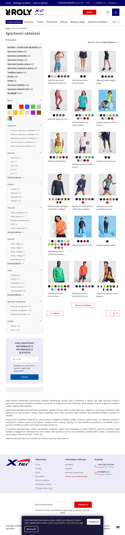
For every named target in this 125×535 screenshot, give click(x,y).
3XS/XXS (16, 158)
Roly (15, 330)
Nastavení (31, 529)
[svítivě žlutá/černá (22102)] (65, 199)
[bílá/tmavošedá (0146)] (52, 199)
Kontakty (69, 464)
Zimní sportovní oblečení (23, 142)
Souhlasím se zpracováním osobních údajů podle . (24, 368)
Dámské (16, 197)
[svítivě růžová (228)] (58, 289)
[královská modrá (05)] (80, 115)
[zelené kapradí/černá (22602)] (110, 286)
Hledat (90, 12)
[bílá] (15, 106)
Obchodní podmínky (74, 472)
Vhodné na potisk (21, 306)
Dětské (16, 201)
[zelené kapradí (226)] (52, 244)
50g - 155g (17, 244)
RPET (14, 224)
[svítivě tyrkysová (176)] (52, 289)
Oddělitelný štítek (20, 314)
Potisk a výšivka (40, 3)
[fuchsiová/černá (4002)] (113, 286)
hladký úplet (18, 291)
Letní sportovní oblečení (23, 146)
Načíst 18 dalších (83, 305)
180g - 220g (17, 252)
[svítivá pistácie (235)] (57, 157)
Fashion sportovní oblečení (24, 134)
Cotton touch (17, 287)
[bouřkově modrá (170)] (65, 76)
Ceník (8, 3)
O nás (37, 464)
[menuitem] (14, 22)
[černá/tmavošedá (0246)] (58, 199)
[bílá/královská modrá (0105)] (49, 199)
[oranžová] (15, 112)
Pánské (15, 193)
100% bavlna (17, 216)
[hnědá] (39, 112)
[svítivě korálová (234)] (55, 244)
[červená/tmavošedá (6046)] (60, 202)
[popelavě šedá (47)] (78, 118)
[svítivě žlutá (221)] (83, 115)
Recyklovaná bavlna (20, 220)
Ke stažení (39, 476)
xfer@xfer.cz (100, 3)
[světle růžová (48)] (58, 244)
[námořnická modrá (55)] (58, 76)
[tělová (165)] (52, 76)
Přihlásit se (83, 504)
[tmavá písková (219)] (62, 247)
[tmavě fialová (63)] (68, 244)
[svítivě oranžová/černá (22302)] (57, 202)
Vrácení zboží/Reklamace (76, 476)
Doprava (68, 468)
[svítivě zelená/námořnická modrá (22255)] (107, 289)
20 (117, 313)
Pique (15, 279)
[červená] (21, 106)
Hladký (15, 275)
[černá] (9, 106)
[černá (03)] (76, 115)
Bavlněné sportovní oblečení (24, 138)
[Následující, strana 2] (110, 313)
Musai (15, 326)
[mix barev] (9, 118)
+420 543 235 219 (66, 3)
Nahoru (56, 313)
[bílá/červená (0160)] (55, 199)
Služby (38, 468)
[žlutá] (21, 112)
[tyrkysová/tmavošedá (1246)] (62, 199)
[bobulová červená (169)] (62, 76)
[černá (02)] (49, 76)
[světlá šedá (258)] (55, 76)
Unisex (15, 189)
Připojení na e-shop (43, 488)
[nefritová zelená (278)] (92, 115)
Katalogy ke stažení (22, 3)
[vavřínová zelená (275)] (68, 76)
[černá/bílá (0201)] (104, 289)
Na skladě (14, 93)
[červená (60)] (88, 118)
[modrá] (27, 106)
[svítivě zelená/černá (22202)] (68, 199)
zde (81, 523)
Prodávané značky (43, 484)
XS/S (14, 165)
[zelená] (33, 106)
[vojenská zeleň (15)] (58, 247)
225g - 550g (17, 255)
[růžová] (27, 112)
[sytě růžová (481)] (81, 118)
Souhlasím (94, 522)
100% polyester (19, 212)
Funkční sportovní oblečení (25, 130)
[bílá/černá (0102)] (98, 286)
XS (13, 162)
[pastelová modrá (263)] (89, 115)
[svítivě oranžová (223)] (68, 241)
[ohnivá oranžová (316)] (86, 199)
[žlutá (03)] (55, 241)
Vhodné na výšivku (21, 310)
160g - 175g (17, 248)
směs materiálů (19, 228)
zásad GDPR (19, 371)
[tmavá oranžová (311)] (60, 157)
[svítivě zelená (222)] (86, 115)
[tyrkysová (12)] (62, 241)
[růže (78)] (55, 247)
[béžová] (9, 112)
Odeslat (24, 377)
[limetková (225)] (49, 244)
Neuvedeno (18, 259)
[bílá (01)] (73, 115)
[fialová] (33, 112)
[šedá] (39, 106)
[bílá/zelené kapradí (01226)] (104, 286)
